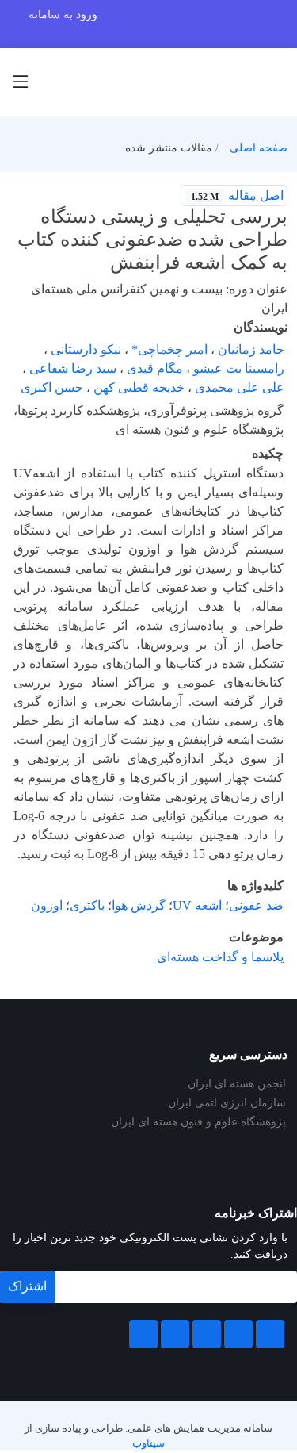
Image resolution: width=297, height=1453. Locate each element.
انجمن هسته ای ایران (237, 1084)
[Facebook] (270, 1334)
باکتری (87, 905)
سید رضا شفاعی (72, 368)
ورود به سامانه (63, 15)
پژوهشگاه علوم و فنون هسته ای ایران (198, 1122)
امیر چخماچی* (169, 349)
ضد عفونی (256, 905)
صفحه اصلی (258, 148)
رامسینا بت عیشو (238, 368)
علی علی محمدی (239, 387)
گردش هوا (139, 905)
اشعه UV (197, 905)
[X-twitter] (238, 1334)
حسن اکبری (52, 387)
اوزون (47, 905)
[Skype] (143, 1334)
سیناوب (148, 1443)
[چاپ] (10, 185)
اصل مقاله (237, 195)
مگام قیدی (155, 368)
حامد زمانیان (251, 349)
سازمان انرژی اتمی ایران (227, 1103)
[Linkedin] (206, 1334)
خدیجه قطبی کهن (139, 387)
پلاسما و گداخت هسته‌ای (220, 957)
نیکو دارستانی (86, 349)
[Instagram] (175, 1334)
